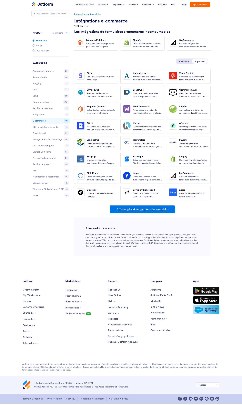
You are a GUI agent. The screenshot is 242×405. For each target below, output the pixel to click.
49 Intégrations (82, 26)
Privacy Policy (54, 398)
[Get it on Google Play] (206, 291)
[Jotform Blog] (201, 399)
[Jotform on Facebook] (180, 399)
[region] (50, 130)
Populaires (200, 61)
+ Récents (184, 61)
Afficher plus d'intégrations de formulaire (142, 209)
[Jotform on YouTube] (212, 399)
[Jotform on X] (185, 399)
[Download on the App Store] (206, 300)
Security (70, 398)
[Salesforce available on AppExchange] (206, 309)
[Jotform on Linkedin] (191, 399)
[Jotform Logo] (42, 4)
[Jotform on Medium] (196, 399)
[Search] (33, 13)
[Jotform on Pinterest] (207, 399)
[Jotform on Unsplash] (217, 399)
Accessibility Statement (92, 398)
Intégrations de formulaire (87, 14)
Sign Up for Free (200, 4)
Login (184, 4)
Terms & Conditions (33, 398)
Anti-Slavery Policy (118, 398)
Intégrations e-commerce (101, 21)
